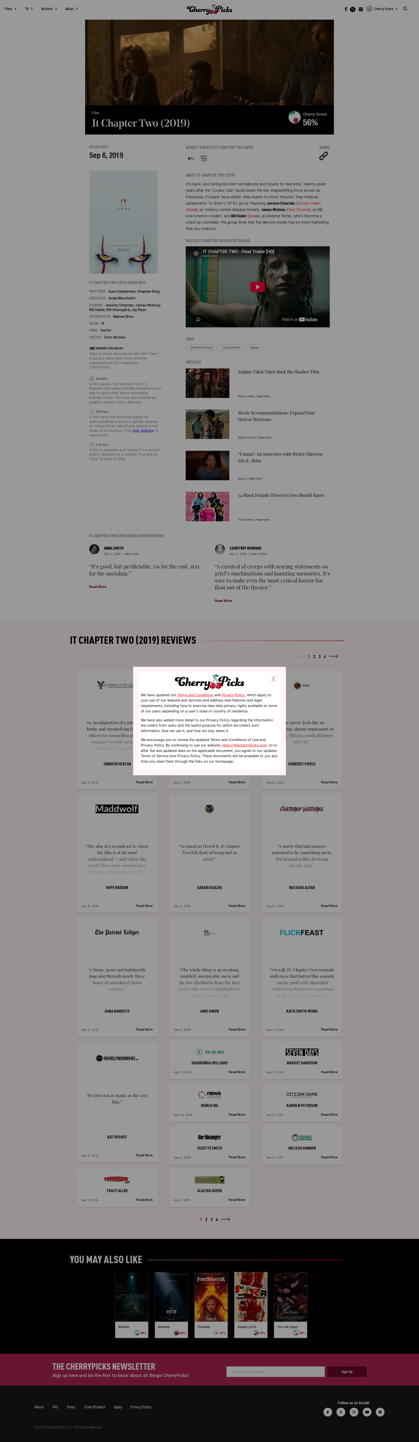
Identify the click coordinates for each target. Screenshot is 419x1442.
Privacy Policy (233, 695)
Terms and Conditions (195, 695)
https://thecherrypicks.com (244, 745)
